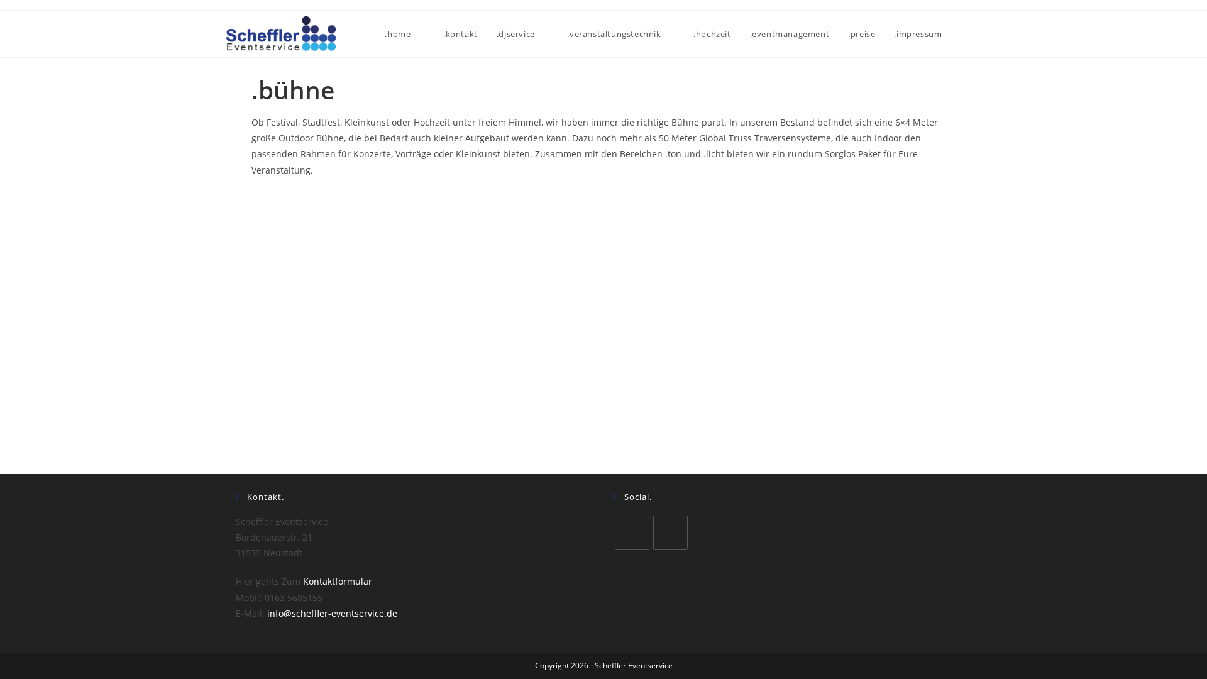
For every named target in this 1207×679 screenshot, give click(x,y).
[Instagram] (670, 533)
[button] (264, 203)
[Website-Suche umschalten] (977, 34)
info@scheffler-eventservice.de (332, 613)
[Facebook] (632, 533)
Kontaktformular (337, 581)
